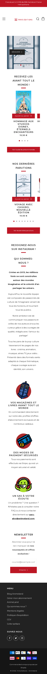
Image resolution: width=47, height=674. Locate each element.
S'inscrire (22, 570)
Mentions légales (15, 611)
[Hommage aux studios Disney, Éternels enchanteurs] (23, 102)
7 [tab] (30, 221)
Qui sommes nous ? (17, 606)
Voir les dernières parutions (23, 230)
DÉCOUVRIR (16, 52)
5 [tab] (29, 65)
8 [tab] (33, 221)
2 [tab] (20, 65)
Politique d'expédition (18, 615)
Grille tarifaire (13, 624)
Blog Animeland (15, 594)
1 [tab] (18, 65)
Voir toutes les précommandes (23, 150)
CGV (9, 619)
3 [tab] (23, 65)
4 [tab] (26, 65)
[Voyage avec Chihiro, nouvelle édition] (23, 185)
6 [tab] (27, 221)
